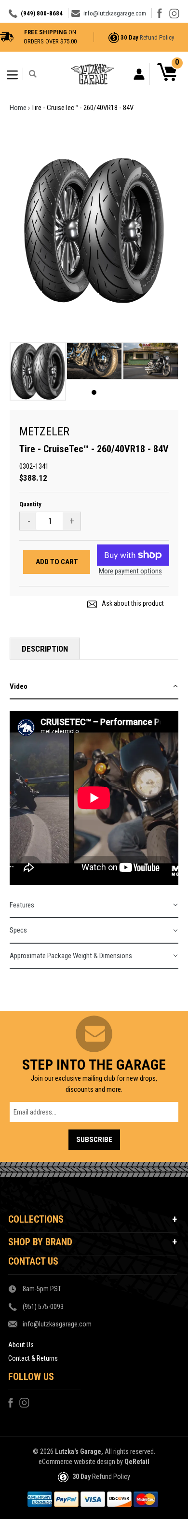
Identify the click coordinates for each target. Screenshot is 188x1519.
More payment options (130, 571)
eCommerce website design (77, 1461)
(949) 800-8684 (42, 13)
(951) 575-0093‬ (43, 1306)
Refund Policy (157, 37)
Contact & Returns (33, 1358)
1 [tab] (94, 392)
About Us (21, 1345)
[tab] (94, 687)
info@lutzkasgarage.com (114, 13)
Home (18, 107)
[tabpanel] (38, 373)
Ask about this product (132, 603)
